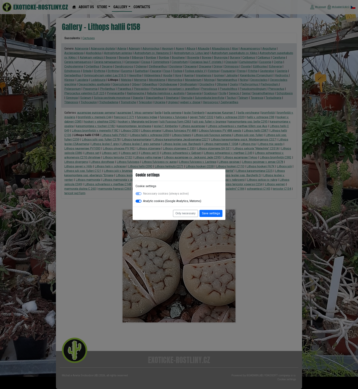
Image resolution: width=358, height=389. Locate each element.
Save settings (211, 213)
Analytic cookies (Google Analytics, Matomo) (172, 201)
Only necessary (185, 213)
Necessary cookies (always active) (166, 193)
